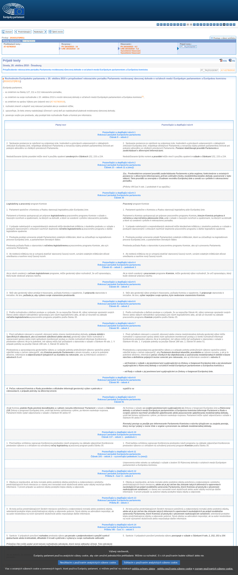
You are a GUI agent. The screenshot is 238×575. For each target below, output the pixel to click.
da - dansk (168, 24)
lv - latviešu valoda (197, 24)
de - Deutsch (171, 24)
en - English (181, 24)
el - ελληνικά (177, 24)
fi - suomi (230, 24)
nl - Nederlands (211, 24)
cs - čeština (164, 24)
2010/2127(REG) (17, 38)
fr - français (184, 24)
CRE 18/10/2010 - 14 (70, 49)
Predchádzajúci (24, 32)
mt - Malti (207, 24)
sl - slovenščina (227, 24)
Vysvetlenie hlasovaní (130, 51)
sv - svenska (234, 24)
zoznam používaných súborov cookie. (214, 568)
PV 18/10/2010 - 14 (70, 47)
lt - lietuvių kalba (201, 24)
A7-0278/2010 (10, 47)
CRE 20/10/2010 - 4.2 (130, 49)
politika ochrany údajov (143, 568)
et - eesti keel (174, 24)
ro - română (221, 24)
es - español (161, 24)
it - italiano (194, 24)
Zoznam (8, 32)
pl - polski (214, 24)
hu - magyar (204, 24)
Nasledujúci (38, 32)
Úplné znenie (57, 32)
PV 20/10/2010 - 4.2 (129, 47)
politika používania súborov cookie (174, 568)
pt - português (217, 24)
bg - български (158, 24)
